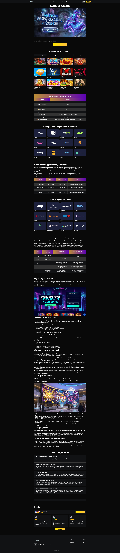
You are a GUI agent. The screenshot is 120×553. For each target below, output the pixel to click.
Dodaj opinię (80, 511)
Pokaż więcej (60, 529)
